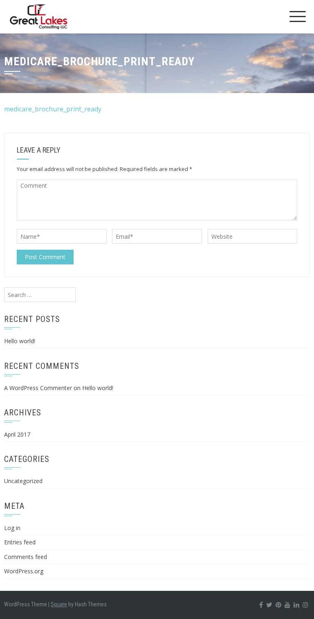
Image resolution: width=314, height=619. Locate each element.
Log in (12, 528)
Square (59, 604)
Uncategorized (23, 481)
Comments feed (25, 557)
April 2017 (17, 434)
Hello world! (19, 341)
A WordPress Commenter (38, 388)
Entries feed (20, 542)
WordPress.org (23, 571)
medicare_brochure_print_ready (52, 108)
